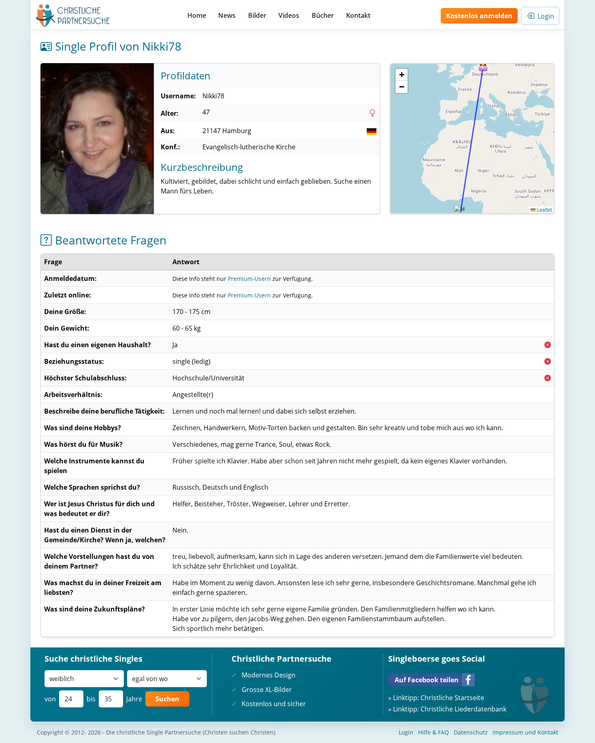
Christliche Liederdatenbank (463, 709)
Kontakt (358, 15)
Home (196, 15)
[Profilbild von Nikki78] (97, 138)
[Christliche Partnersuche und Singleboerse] (73, 16)
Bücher (323, 15)
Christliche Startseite (452, 697)
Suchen (167, 698)
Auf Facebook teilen (427, 679)
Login (544, 16)
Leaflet (544, 209)
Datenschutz (471, 732)
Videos (288, 15)
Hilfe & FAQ (433, 732)
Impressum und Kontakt (525, 732)
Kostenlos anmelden (479, 15)
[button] (483, 65)
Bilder (257, 15)
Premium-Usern (249, 278)
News (227, 15)
